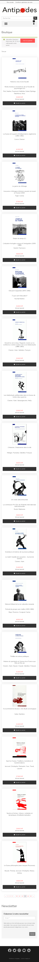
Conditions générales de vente (23, 2)
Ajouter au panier (20, 103)
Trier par (4, 51)
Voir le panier (27, 41)
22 (22, 896)
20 (16, 896)
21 (19, 896)
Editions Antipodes (15, 958)
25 (31, 896)
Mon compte (10, 2)
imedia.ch (27, 958)
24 (28, 896)
